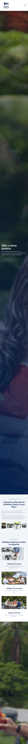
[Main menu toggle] (25, 5)
